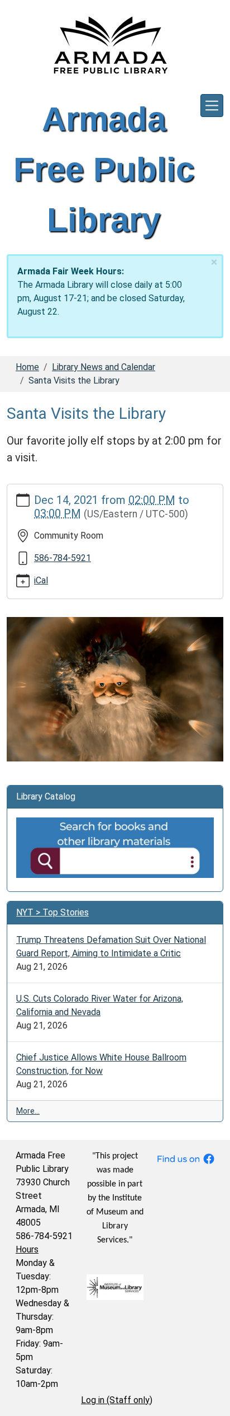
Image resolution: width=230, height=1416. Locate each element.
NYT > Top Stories (52, 912)
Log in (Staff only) (116, 1400)
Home (27, 367)
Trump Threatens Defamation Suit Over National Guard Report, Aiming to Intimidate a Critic (111, 946)
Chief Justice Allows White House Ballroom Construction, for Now (101, 1064)
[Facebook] (185, 1157)
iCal (41, 580)
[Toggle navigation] (211, 105)
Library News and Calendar (103, 367)
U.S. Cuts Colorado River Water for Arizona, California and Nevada (99, 1005)
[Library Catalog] (115, 847)
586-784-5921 (62, 558)
